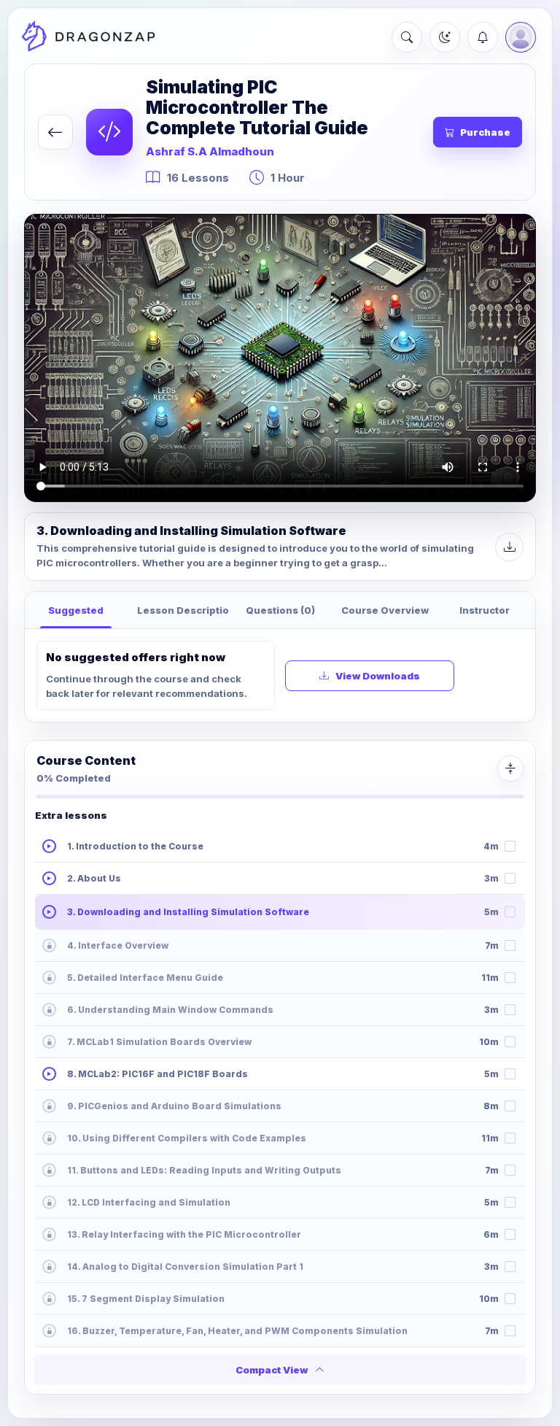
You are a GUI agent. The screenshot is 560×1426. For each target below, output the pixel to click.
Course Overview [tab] (385, 610)
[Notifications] (482, 37)
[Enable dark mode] (444, 37)
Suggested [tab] (76, 610)
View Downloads (377, 676)
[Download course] (509, 547)
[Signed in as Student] (520, 37)
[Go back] (55, 132)
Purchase (485, 132)
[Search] (407, 37)
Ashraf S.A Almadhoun (210, 151)
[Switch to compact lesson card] (510, 768)
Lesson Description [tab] (183, 610)
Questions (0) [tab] (280, 610)
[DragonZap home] (88, 37)
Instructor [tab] (484, 610)
